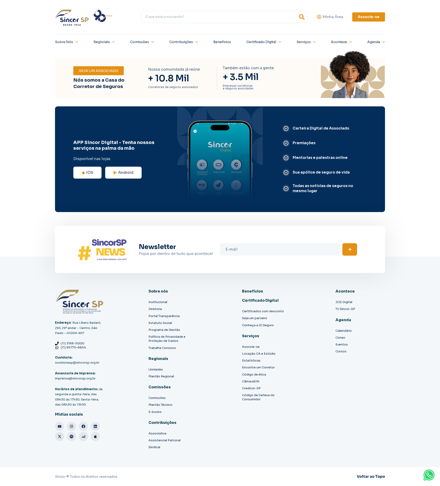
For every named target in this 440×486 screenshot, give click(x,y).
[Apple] (95, 436)
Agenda (373, 42)
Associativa (157, 433)
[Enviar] (349, 249)
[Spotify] (71, 436)
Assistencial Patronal (164, 440)
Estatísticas (251, 360)
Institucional (157, 302)
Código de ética (254, 374)
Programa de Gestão (164, 330)
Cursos (341, 351)
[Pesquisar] (302, 17)
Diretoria (155, 309)
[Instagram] (71, 426)
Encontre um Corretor (258, 367)
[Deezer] (83, 436)
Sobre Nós (64, 42)
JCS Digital (344, 302)
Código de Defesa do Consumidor (258, 397)
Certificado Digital (261, 42)
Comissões (139, 42)
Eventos (342, 344)
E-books (155, 412)
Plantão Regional (161, 376)
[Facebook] (83, 426)
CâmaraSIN (250, 381)
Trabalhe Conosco (162, 348)
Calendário (344, 331)
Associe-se (251, 347)
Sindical (154, 447)
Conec (340, 338)
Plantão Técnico (160, 405)
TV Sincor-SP (345, 309)
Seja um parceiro (254, 318)
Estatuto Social (160, 323)
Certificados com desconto (263, 311)
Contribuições (181, 42)
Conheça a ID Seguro (258, 325)
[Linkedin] (95, 426)
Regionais (102, 42)
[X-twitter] (59, 436)
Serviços (304, 42)
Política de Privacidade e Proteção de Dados (166, 339)
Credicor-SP (251, 388)
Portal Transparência (164, 316)
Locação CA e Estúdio (258, 354)
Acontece (339, 42)
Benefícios (222, 42)
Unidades (155, 369)
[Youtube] (59, 426)
